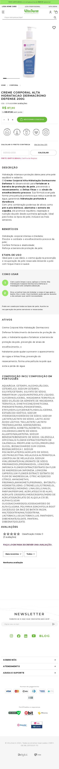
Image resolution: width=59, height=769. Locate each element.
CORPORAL (13, 85)
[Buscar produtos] (55, 17)
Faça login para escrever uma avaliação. (27, 545)
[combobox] (29, 17)
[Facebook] (18, 636)
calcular (43, 153)
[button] (29, 660)
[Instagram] (11, 636)
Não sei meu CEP (40, 145)
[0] (56, 12)
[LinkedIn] (26, 636)
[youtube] (33, 636)
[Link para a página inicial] (3, 85)
